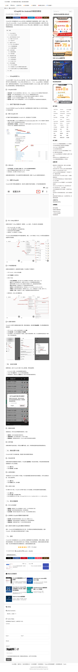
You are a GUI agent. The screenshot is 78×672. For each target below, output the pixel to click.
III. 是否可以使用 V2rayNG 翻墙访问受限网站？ (18, 68)
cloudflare (56, 113)
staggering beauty (56, 211)
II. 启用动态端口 (12, 59)
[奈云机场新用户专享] (62, 93)
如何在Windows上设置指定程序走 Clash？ (61, 157)
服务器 (61, 133)
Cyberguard (62, 113)
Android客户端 (12, 8)
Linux (61, 119)
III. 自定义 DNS (12, 61)
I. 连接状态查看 (12, 51)
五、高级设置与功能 (11, 55)
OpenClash (56, 121)
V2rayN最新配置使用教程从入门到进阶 (60, 159)
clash (55, 111)
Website (7, 640)
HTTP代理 (62, 117)
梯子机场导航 (55, 207)
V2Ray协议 (31, 550)
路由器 (67, 137)
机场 (67, 133)
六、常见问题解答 (11, 63)
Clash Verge (62, 111)
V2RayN (61, 125)
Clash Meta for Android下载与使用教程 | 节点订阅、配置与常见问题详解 (19, 589)
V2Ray (55, 125)
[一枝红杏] (62, 26)
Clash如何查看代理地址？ (58, 148)
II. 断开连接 (11, 53)
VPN (67, 125)
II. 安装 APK (11, 40)
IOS (67, 117)
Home (7, 8)
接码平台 (68, 131)
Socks (61, 123)
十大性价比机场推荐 (57, 213)
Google (67, 115)
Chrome (61, 109)
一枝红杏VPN (62, 127)
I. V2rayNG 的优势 (12, 35)
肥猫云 (55, 137)
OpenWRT (62, 121)
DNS (54, 115)
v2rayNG (26, 550)
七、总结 (9, 70)
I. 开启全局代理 (12, 57)
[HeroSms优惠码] (62, 69)
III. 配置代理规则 (12, 48)
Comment (8, 623)
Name (7, 635)
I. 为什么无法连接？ (12, 64)
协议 (61, 129)
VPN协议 (55, 127)
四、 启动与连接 (11, 50)
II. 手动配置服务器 (12, 46)
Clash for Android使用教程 (19, 596)
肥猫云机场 (62, 137)
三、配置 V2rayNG (11, 42)
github (61, 115)
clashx (67, 111)
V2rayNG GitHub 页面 (30, 120)
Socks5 (67, 123)
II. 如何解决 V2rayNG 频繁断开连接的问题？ (17, 66)
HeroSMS (55, 117)
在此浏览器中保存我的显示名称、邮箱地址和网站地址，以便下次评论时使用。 (22, 656)
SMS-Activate (56, 123)
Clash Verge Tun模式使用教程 (58, 147)
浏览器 (55, 135)
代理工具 (55, 129)
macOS (67, 119)
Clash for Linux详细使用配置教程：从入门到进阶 (62, 143)
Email (22, 635)
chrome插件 (68, 109)
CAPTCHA (56, 109)
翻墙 (67, 135)
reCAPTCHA (69, 121)
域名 (67, 129)
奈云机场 (55, 131)
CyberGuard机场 (69, 113)
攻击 (54, 133)
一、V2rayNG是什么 (11, 33)
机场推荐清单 (55, 214)
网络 (61, 135)
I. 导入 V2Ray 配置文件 (13, 44)
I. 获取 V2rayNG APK (13, 38)
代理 (67, 127)
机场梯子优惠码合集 (57, 209)
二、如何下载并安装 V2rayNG (13, 37)
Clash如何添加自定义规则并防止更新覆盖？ (61, 145)
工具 (61, 131)
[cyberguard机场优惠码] (62, 46)
